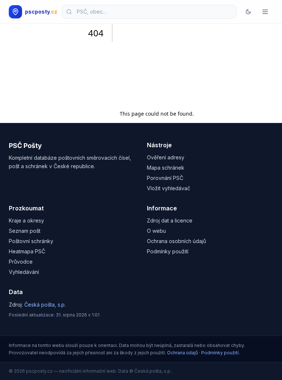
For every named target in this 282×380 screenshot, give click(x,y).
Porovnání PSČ (165, 178)
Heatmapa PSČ (27, 251)
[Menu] (265, 11)
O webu (156, 231)
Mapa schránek (165, 167)
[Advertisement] (157, 64)
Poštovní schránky (31, 241)
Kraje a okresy (26, 220)
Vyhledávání (24, 272)
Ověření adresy (165, 157)
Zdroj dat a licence (169, 220)
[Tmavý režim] (248, 12)
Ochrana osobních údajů (176, 241)
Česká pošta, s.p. (45, 304)
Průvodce (21, 261)
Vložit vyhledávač (168, 188)
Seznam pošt (24, 231)
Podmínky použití (167, 251)
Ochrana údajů (182, 352)
